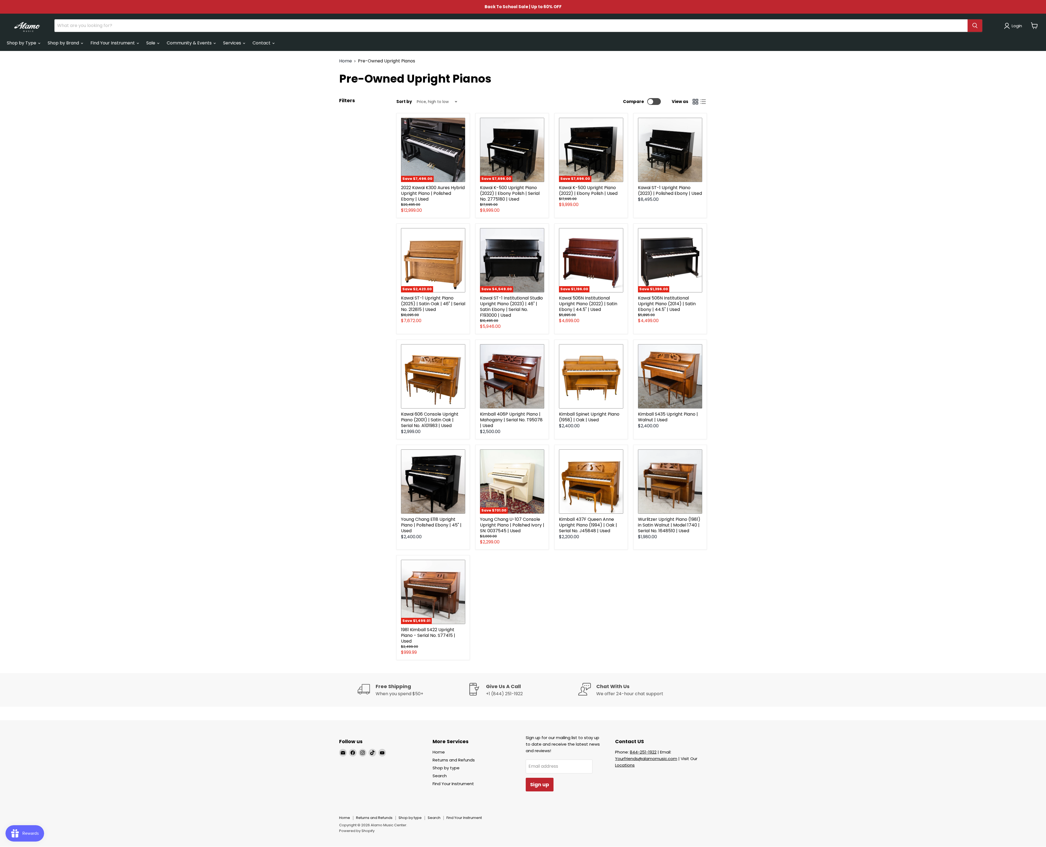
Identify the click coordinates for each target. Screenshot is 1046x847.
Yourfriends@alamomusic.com (646, 758)
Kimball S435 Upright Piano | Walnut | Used (668, 417)
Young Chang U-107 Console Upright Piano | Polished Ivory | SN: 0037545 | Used (512, 525)
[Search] (975, 25)
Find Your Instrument (113, 43)
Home (345, 61)
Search (440, 776)
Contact (262, 43)
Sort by (404, 101)
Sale (151, 43)
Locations (625, 765)
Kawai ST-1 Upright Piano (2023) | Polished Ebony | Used (670, 190)
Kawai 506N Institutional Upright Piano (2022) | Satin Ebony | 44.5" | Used (588, 304)
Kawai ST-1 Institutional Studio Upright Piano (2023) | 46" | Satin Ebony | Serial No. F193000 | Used (511, 306)
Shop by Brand (64, 43)
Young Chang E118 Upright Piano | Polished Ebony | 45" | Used (431, 525)
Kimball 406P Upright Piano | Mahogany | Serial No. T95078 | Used (511, 420)
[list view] (703, 101)
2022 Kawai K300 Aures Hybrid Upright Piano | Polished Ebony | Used (433, 193)
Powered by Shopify (357, 830)
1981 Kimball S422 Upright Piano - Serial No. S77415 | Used (428, 635)
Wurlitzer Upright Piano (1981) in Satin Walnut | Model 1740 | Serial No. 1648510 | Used (669, 525)
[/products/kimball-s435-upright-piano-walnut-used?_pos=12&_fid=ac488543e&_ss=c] (670, 376)
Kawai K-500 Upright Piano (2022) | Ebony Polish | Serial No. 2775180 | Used (510, 193)
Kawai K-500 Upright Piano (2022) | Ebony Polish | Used (588, 190)
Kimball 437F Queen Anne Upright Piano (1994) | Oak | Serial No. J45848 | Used (588, 525)
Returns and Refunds (454, 760)
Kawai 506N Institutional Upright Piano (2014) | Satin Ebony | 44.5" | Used (667, 304)
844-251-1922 (643, 752)
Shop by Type (22, 43)
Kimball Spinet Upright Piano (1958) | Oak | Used (589, 417)
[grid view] (695, 101)
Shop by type (446, 768)
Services (232, 43)
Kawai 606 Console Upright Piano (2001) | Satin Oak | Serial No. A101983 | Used (429, 420)
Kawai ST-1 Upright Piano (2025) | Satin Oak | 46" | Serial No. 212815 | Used (433, 304)
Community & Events (190, 43)
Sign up (539, 784)
